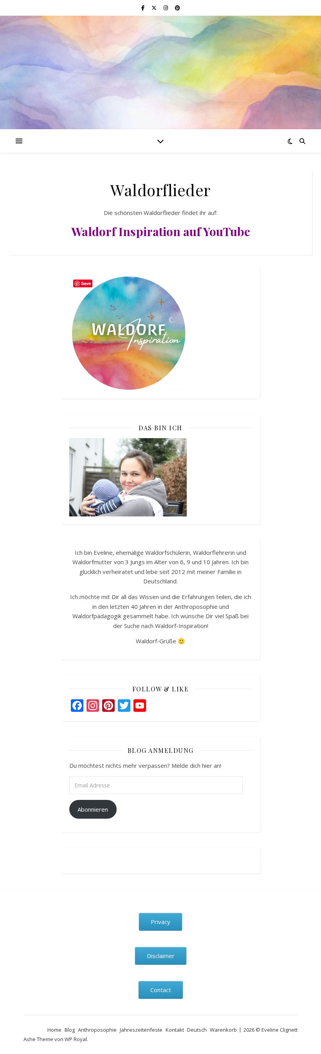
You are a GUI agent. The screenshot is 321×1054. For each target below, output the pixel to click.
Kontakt (175, 1029)
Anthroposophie (97, 1029)
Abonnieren (93, 809)
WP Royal (76, 1039)
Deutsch (197, 1029)
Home (54, 1029)
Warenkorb (223, 1029)
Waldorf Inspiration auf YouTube (160, 231)
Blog (70, 1029)
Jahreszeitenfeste (141, 1029)
